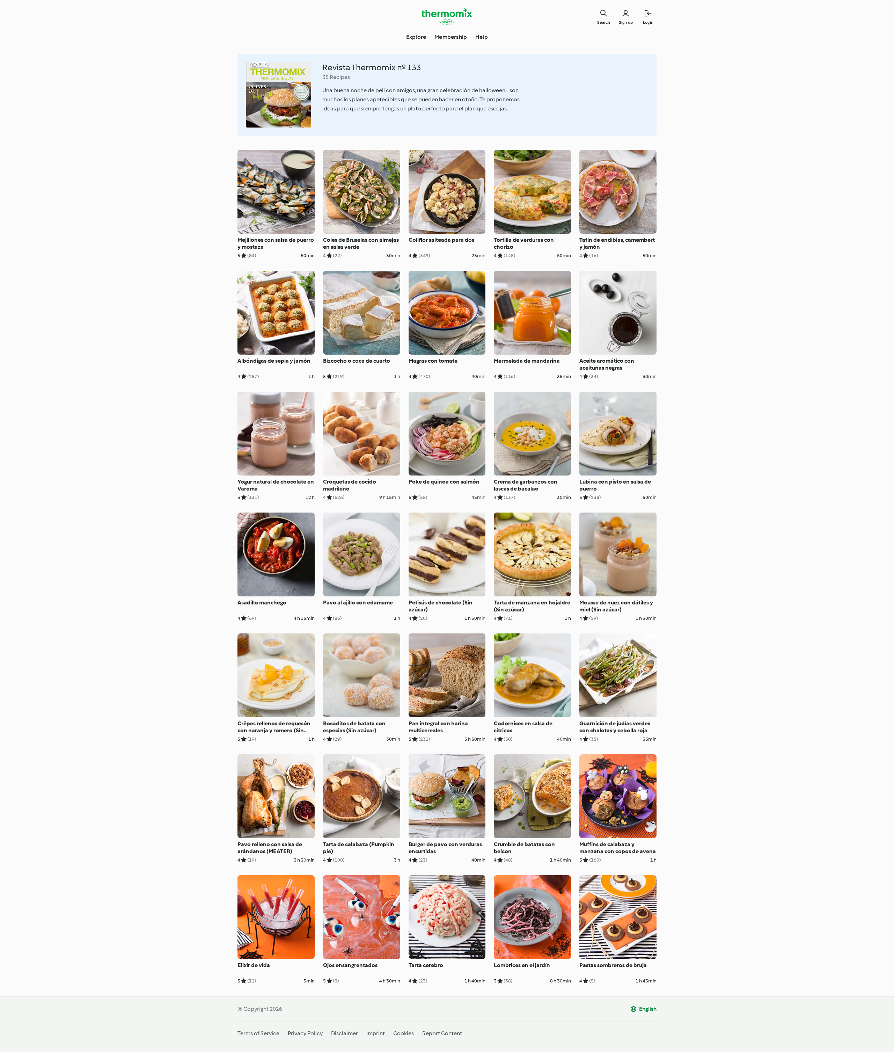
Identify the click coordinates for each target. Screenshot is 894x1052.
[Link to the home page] (447, 16)
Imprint (375, 1033)
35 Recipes (336, 77)
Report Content (442, 1033)
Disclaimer (344, 1033)
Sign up (626, 22)
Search (603, 22)
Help (481, 37)
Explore (416, 37)
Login (648, 22)
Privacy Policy (305, 1033)
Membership (450, 37)
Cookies (403, 1033)
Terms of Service (258, 1033)
